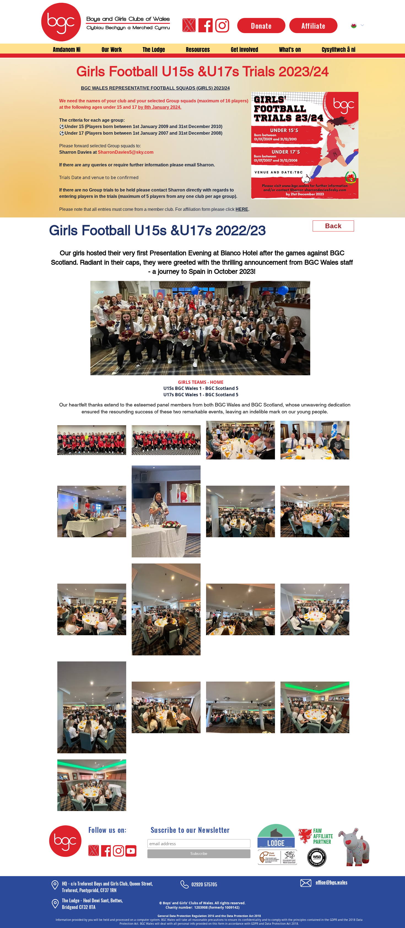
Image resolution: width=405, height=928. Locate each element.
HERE (242, 209)
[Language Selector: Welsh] (357, 25)
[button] (66, 50)
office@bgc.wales (331, 882)
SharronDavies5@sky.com (125, 152)
